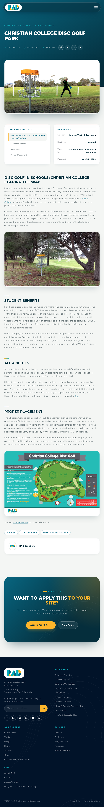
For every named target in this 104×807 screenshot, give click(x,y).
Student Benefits (18, 144)
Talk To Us (68, 625)
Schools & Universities (65, 684)
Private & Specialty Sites (66, 715)
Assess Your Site (39, 625)
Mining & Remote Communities (69, 706)
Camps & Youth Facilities (66, 688)
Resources (10, 26)
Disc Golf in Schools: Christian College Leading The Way (27, 137)
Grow (6, 755)
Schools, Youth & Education (37, 26)
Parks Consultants (63, 697)
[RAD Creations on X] (19, 718)
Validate (8, 737)
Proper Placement (18, 155)
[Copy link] (61, 47)
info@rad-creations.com (15, 682)
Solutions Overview (63, 675)
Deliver (7, 746)
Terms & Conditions (92, 801)
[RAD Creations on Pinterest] (26, 718)
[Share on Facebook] (80, 47)
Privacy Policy (75, 801)
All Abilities (15, 149)
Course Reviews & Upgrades (17, 759)
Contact (8, 778)
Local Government (63, 679)
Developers (60, 693)
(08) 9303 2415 (11, 686)
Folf (77, 396)
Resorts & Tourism (63, 702)
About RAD (9, 773)
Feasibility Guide (62, 751)
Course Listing (20, 522)
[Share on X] (74, 47)
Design (7, 742)
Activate (8, 751)
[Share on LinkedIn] (67, 47)
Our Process (10, 733)
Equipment (60, 737)
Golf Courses (60, 711)
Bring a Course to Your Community (20, 787)
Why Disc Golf (61, 742)
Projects (58, 733)
